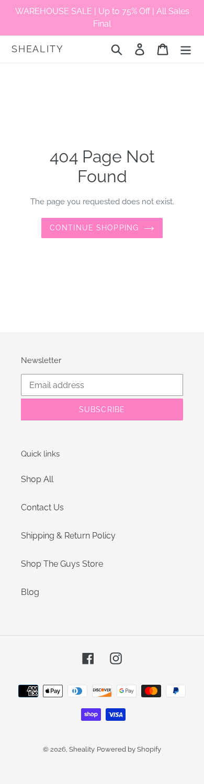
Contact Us (42, 507)
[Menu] (185, 49)
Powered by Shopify (129, 749)
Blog (30, 592)
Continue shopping (94, 228)
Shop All (37, 479)
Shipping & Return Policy (68, 536)
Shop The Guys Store (62, 564)
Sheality (37, 48)
